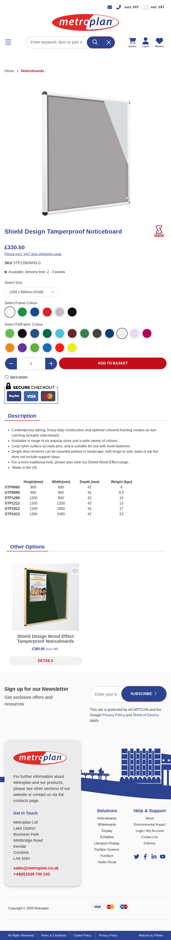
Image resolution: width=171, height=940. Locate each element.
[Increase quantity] (51, 364)
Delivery (150, 843)
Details (45, 661)
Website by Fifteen (151, 935)
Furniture (106, 856)
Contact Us (149, 837)
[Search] (95, 42)
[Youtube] (154, 856)
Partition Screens (106, 849)
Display (107, 831)
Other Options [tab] (27, 547)
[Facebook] (145, 856)
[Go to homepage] (85, 22)
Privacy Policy (113, 715)
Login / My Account (150, 831)
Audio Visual (107, 862)
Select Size (13, 283)
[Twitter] (136, 856)
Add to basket (113, 363)
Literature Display (107, 843)
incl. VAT (157, 7)
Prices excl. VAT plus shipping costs (32, 254)
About (149, 818)
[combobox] (56, 42)
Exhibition (107, 837)
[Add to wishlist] (75, 570)
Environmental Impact (150, 824)
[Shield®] (159, 231)
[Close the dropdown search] (109, 42)
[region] (85, 153)
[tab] (22, 416)
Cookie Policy (83, 935)
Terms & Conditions (53, 935)
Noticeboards (107, 818)
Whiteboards (107, 824)
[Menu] (9, 42)
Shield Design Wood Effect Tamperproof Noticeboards (45, 639)
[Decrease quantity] (11, 364)
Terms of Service (146, 715)
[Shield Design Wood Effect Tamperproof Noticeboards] (45, 596)
